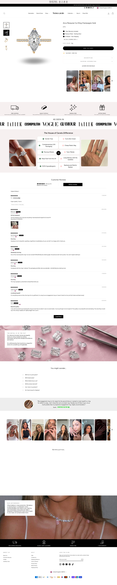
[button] (15, 484)
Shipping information (88, 61)
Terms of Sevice (34, 561)
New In (78, 13)
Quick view (16, 479)
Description (88, 57)
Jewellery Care (6, 561)
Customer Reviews (7, 557)
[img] (14, 195)
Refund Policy (34, 565)
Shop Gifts (85, 13)
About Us (5, 555)
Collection (70, 13)
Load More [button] (58, 316)
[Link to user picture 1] (14, 225)
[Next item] (112, 81)
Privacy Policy (34, 563)
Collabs (4, 559)
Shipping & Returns (35, 559)
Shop (46, 13)
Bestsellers (31, 13)
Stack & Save (39, 13)
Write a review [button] (73, 184)
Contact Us (33, 557)
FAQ (32, 555)
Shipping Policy (34, 567)
